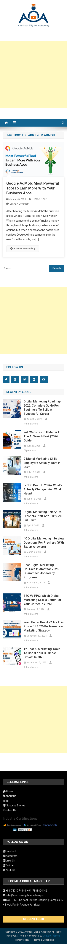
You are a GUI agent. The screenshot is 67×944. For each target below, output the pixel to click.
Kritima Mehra (31, 423)
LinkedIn (10, 860)
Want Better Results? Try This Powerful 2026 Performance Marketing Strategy (44, 626)
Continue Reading (24, 248)
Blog (6, 800)
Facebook (11, 851)
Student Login (33, 918)
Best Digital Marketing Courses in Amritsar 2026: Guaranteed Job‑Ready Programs (41, 571)
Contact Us (9, 810)
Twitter (9, 865)
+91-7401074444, (16, 890)
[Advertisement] (33, 74)
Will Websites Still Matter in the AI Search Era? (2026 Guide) (42, 436)
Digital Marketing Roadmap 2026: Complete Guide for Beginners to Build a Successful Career (42, 408)
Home (9, 791)
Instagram (11, 855)
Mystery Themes (51, 935)
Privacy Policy (22, 940)
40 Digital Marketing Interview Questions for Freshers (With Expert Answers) (44, 542)
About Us (10, 795)
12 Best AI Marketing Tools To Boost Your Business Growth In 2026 (42, 653)
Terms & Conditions (44, 940)
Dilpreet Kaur (39, 198)
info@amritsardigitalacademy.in (24, 895)
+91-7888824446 (37, 890)
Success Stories (15, 805)
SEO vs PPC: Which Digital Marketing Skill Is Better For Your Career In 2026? (42, 600)
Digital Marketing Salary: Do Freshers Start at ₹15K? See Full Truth (43, 516)
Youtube (10, 870)
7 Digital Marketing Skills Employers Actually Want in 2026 (42, 463)
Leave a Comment (19, 203)
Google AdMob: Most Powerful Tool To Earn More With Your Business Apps (32, 188)
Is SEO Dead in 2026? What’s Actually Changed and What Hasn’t (43, 489)
